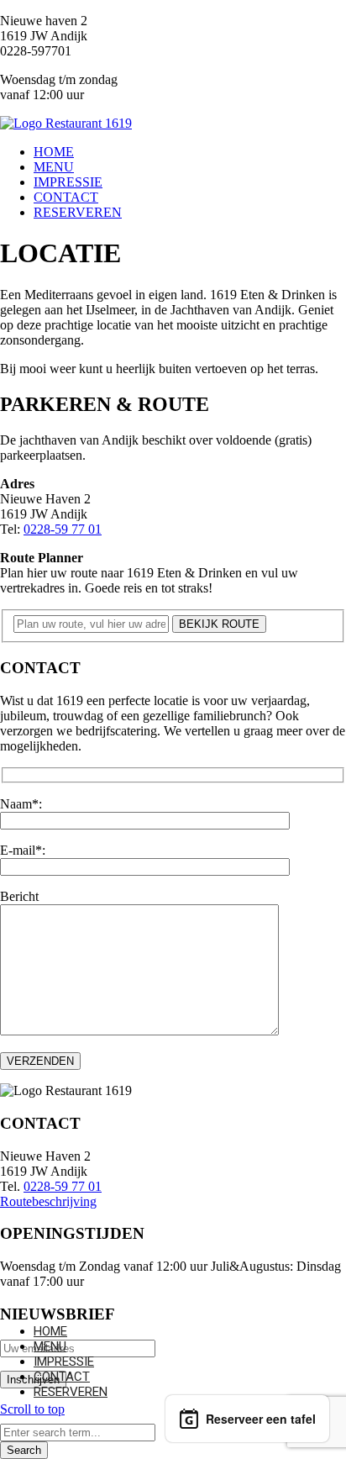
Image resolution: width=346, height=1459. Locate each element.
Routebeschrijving (48, 1201)
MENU (50, 1346)
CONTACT (62, 1376)
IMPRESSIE (64, 1361)
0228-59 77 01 (63, 529)
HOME (50, 1331)
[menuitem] (190, 152)
